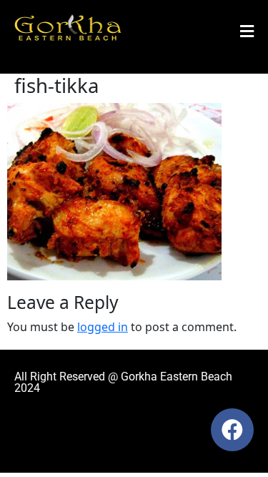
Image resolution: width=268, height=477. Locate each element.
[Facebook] (232, 429)
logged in (102, 327)
